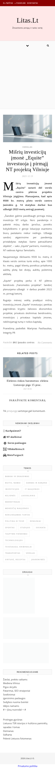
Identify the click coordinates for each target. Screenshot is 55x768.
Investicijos (12, 489)
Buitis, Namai (13, 483)
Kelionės (10, 495)
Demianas (8, 730)
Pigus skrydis (10, 687)
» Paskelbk (20, 3)
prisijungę (12, 410)
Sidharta (7, 734)
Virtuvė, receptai (15, 559)
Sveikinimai (9, 694)
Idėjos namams (11, 705)
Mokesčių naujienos (17, 508)
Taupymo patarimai (16, 534)
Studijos (25, 527)
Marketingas (12, 502)
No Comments (45, 342)
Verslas (27, 147)
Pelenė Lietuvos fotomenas (17, 738)
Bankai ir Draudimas (17, 476)
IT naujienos (32, 489)
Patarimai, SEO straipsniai (16, 690)
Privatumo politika (27, 766)
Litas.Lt (27, 20)
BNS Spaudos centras (24, 342)
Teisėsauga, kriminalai (18, 547)
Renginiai (35, 521)
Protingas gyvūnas (12, 719)
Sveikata (41, 527)
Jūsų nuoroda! (14, 709)
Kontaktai (32, 3)
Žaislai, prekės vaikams (15, 679)
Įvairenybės (38, 559)
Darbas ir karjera (36, 483)
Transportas (12, 553)
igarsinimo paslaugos (14, 698)
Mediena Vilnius (11, 683)
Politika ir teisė (14, 521)
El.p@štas (8, 3)
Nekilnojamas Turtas (17, 515)
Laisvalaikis (28, 495)
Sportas (10, 527)
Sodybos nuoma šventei (15, 702)
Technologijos (14, 540)
